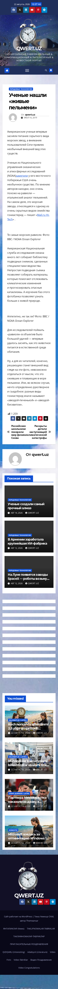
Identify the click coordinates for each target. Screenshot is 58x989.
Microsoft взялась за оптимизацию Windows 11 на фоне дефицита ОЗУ (28, 838)
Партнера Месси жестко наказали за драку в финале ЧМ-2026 (27, 802)
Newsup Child (46, 916)
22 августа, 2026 (21, 733)
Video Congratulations (29, 967)
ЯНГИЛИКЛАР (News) (13, 928)
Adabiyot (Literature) (37, 952)
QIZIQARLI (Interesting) (14, 952)
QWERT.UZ (29, 49)
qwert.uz (30, 114)
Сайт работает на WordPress (18, 916)
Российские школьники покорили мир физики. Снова (19, 432)
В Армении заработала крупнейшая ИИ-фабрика (27, 541)
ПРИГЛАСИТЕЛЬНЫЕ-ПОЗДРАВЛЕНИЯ (29, 944)
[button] (46, 70)
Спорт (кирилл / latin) (19, 793)
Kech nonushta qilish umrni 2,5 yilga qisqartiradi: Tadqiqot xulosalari (28, 728)
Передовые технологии (21, 89)
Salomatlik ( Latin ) (18, 720)
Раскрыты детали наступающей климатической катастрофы (38, 432)
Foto (9, 959)
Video (52, 952)
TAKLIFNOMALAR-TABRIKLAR (41, 928)
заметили (22, 175)
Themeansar (32, 920)
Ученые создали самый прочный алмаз (26, 506)
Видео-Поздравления (41, 959)
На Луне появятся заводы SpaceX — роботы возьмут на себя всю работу (28, 579)
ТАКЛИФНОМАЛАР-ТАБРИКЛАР (29, 936)
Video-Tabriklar (21, 959)
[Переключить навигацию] (27, 70)
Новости (13, 830)
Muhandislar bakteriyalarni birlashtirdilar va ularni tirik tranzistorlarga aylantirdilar (28, 765)
